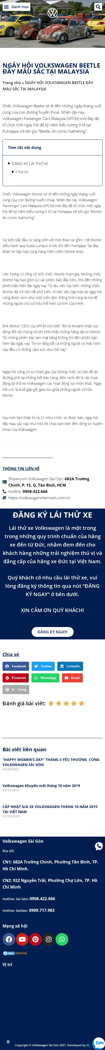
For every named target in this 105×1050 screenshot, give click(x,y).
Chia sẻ (22, 171)
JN (87, 1045)
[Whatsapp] (62, 939)
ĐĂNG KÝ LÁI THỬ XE (30, 163)
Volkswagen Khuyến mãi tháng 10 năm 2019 (41, 785)
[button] (16, 7)
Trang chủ (12, 82)
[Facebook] (9, 939)
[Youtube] (22, 939)
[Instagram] (48, 939)
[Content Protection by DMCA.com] (15, 954)
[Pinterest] (35, 939)
